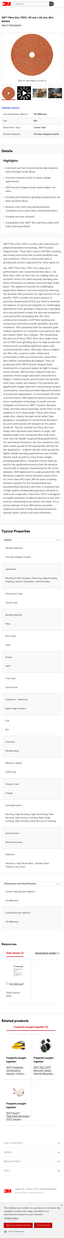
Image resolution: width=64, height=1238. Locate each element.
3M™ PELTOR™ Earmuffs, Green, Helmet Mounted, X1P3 (43, 1070)
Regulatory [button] (12, 1161)
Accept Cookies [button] (43, 1225)
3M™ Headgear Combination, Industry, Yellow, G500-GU (15, 1070)
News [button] (7, 1152)
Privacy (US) (31, 1189)
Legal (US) (19, 1189)
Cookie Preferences (48, 1189)
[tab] (14, 953)
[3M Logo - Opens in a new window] (6, 4)
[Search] (51, 4)
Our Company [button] (13, 1143)
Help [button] (7, 1171)
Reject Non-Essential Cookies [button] (18, 1225)
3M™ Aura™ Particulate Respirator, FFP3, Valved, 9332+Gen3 (18, 1116)
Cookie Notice (11, 1218)
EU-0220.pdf (16, 984)
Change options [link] (10, 108)
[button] (14, 1231)
